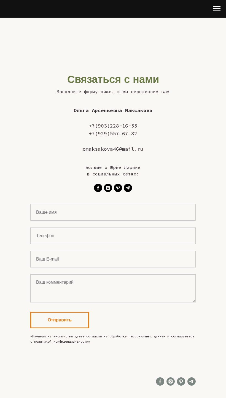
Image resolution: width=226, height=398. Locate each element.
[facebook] (98, 188)
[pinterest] (118, 188)
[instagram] (108, 188)
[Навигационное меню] (216, 9)
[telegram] (128, 188)
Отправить (60, 320)
